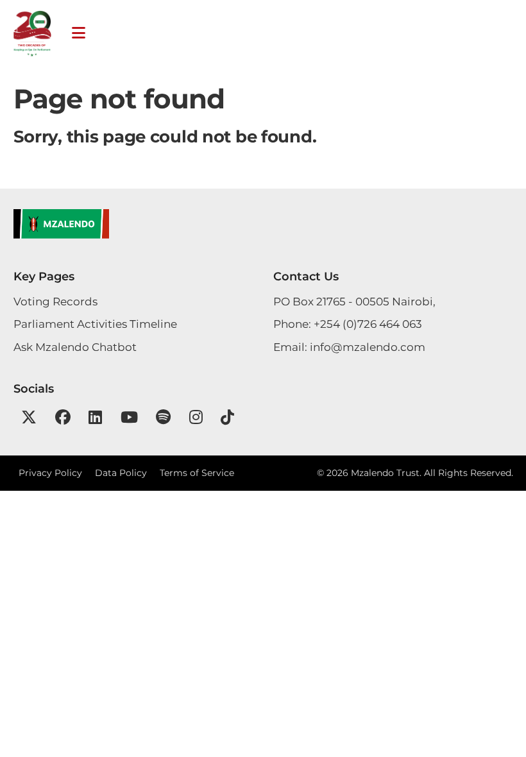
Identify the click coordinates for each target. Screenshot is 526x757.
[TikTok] (227, 417)
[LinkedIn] (95, 417)
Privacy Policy (50, 473)
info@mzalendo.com (367, 347)
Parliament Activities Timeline (95, 324)
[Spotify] (163, 417)
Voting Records (55, 301)
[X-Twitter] (29, 417)
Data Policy (121, 473)
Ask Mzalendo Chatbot (75, 347)
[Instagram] (196, 417)
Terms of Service (197, 473)
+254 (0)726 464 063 (368, 324)
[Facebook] (63, 417)
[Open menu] (78, 33)
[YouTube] (129, 417)
